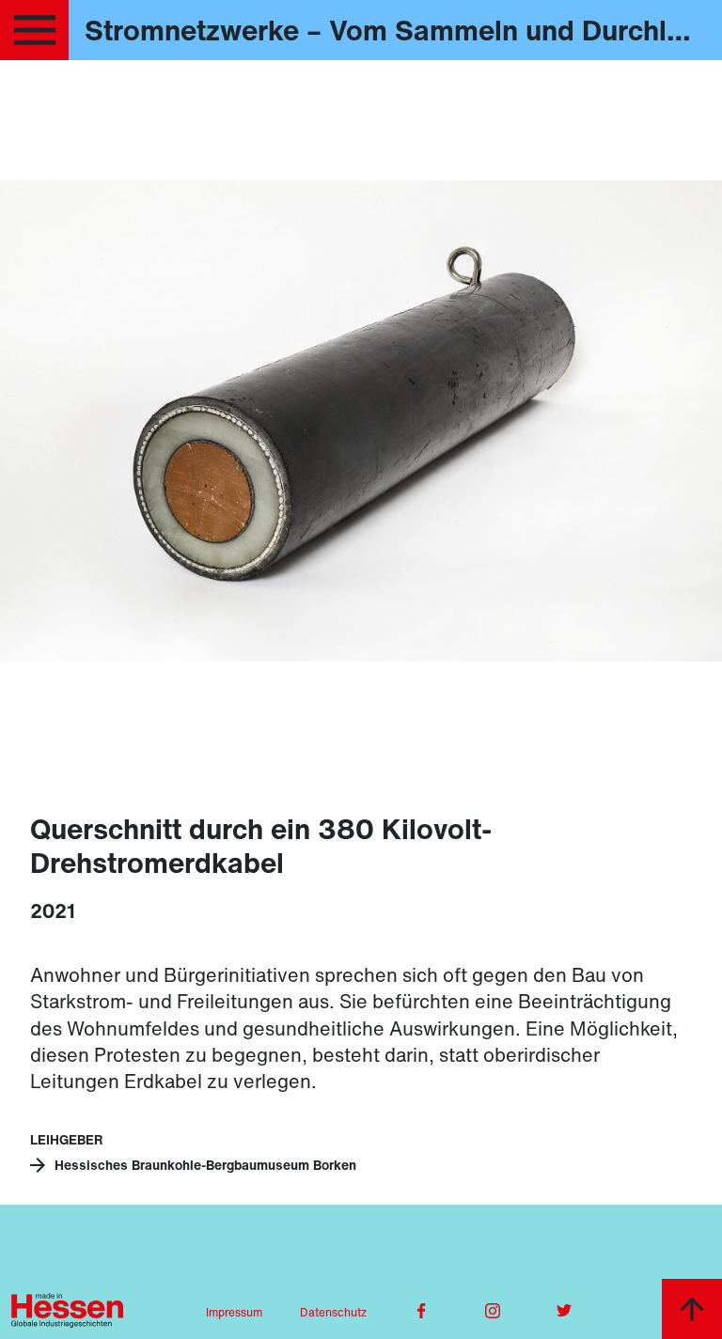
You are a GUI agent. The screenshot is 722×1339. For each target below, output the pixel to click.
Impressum (234, 1312)
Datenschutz (333, 1312)
